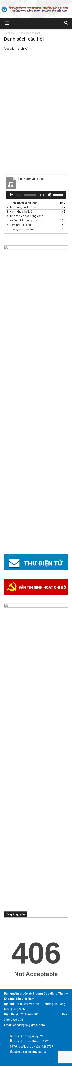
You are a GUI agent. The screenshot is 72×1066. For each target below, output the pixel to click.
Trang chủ (9, 33)
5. (24, 220)
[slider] (58, 194)
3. (19, 211)
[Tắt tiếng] (49, 195)
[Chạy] (11, 195)
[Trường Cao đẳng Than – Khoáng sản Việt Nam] (36, 9)
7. (20, 229)
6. (19, 224)
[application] (36, 195)
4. (25, 216)
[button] (6, 23)
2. (21, 207)
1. (22, 202)
